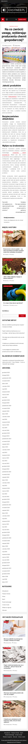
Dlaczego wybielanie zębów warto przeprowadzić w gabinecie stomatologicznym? (20, 207)
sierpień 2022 (5, 477)
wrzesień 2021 (6, 507)
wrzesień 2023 (6, 441)
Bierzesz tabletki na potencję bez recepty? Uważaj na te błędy (13, 639)
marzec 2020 (5, 557)
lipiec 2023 (5, 447)
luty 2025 (4, 397)
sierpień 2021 (5, 510)
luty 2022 (4, 493)
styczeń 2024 (5, 430)
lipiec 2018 (5, 576)
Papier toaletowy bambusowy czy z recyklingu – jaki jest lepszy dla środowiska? (14, 666)
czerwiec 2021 (6, 515)
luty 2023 (4, 460)
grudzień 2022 (6, 466)
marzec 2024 (5, 425)
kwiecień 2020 (6, 554)
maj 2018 (4, 579)
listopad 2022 (5, 469)
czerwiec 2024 (6, 416)
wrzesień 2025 (6, 380)
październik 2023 (6, 438)
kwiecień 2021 (6, 521)
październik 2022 (6, 471)
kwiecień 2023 (6, 455)
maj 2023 (4, 452)
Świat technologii (6, 602)
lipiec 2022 (5, 480)
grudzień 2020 (6, 532)
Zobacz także (21, 736)
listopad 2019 (5, 565)
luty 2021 (4, 527)
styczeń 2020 (5, 560)
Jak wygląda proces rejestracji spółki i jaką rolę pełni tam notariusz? (8, 206)
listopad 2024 (5, 402)
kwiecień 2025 (6, 391)
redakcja (12, 254)
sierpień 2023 (5, 444)
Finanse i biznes (6, 593)
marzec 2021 (5, 524)
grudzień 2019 (6, 562)
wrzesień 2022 (6, 474)
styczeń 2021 (5, 529)
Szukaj (5, 311)
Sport (3, 599)
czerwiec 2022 (6, 482)
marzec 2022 (5, 491)
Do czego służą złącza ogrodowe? (13, 303)
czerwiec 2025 (6, 386)
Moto (3, 596)
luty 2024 (4, 427)
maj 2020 (4, 551)
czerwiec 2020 (6, 549)
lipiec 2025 (5, 383)
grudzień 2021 (6, 499)
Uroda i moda (5, 604)
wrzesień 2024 (6, 408)
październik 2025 (6, 378)
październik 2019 (6, 568)
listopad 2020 (5, 535)
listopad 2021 (5, 502)
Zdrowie (4, 610)
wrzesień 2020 (6, 540)
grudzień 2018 (6, 573)
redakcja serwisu (8, 45)
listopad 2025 (5, 375)
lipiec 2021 (5, 513)
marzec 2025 (5, 394)
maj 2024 (4, 419)
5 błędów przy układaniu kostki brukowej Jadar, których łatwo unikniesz (12, 720)
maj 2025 (4, 389)
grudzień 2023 (6, 433)
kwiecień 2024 (6, 422)
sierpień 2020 (5, 543)
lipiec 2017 (5, 582)
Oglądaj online (22, 19)
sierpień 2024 (5, 411)
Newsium (9, 742)
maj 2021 (4, 518)
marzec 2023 (5, 458)
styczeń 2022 (5, 496)
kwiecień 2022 (6, 488)
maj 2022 (4, 485)
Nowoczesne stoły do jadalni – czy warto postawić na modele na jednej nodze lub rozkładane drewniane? (13, 250)
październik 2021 (6, 504)
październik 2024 (6, 405)
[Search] (16, 19)
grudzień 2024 (6, 400)
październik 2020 (6, 538)
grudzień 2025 (6, 372)
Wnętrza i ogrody (13, 26)
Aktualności (5, 591)
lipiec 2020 (5, 546)
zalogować (12, 220)
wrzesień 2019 (6, 571)
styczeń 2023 (5, 463)
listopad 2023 (5, 436)
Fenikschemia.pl (12, 96)
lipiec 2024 (5, 413)
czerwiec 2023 (6, 449)
